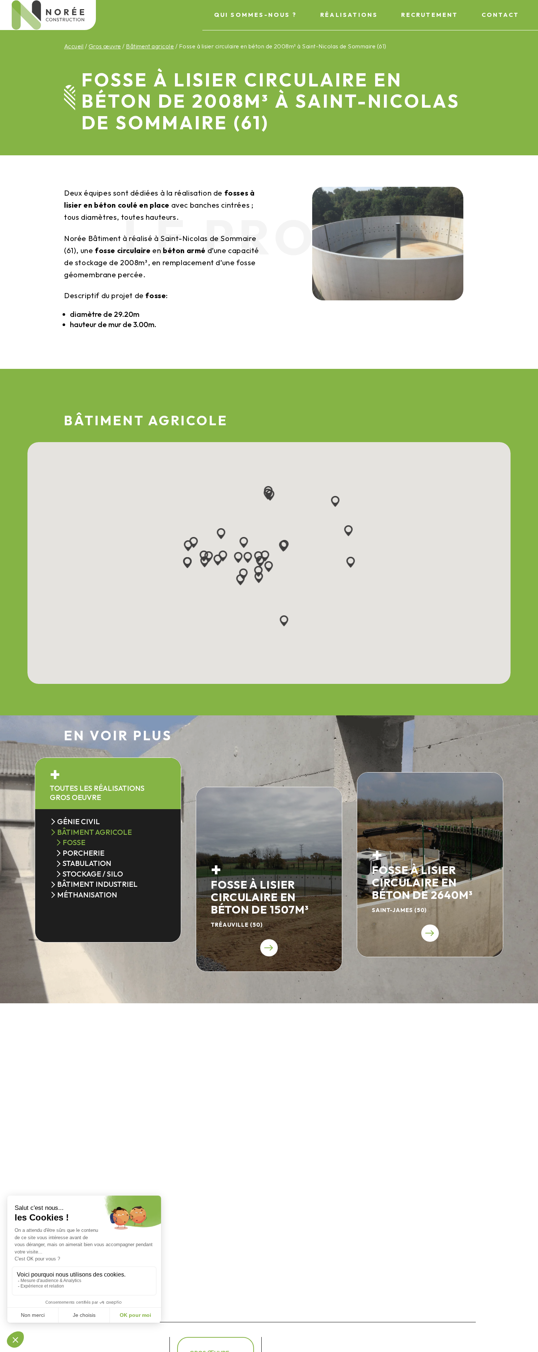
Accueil (73, 46)
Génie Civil (78, 821)
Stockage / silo (93, 873)
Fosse (74, 842)
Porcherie (83, 852)
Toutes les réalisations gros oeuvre (97, 793)
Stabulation (87, 863)
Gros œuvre (105, 46)
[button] (218, 561)
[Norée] (48, 15)
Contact (500, 14)
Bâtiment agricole (150, 46)
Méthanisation (87, 894)
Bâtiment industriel (97, 884)
